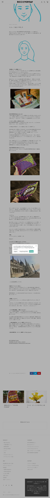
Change (31, 251)
